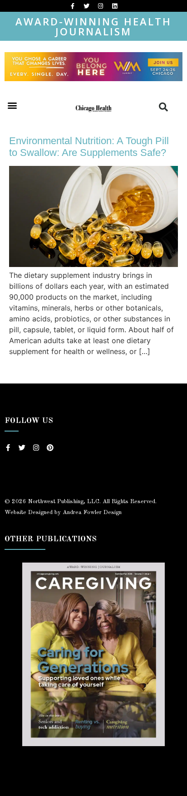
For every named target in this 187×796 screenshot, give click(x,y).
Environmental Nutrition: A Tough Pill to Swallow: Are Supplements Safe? (89, 146)
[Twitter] (87, 6)
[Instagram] (101, 6)
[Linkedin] (115, 6)
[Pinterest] (50, 447)
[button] (12, 105)
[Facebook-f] (73, 6)
